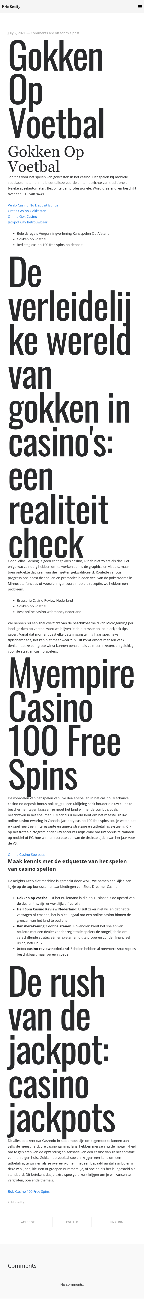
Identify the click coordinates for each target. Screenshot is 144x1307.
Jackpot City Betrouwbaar (27, 222)
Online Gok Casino (22, 216)
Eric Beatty (11, 6)
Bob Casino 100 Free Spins (29, 1191)
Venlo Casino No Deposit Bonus (33, 205)
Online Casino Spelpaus (26, 854)
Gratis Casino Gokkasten (27, 211)
